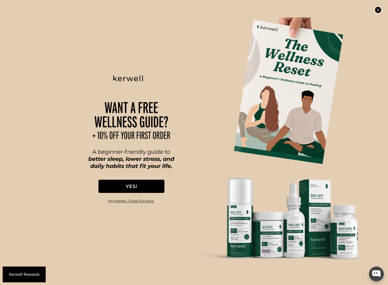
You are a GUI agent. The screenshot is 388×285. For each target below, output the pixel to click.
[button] (131, 186)
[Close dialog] (378, 10)
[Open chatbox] (376, 274)
